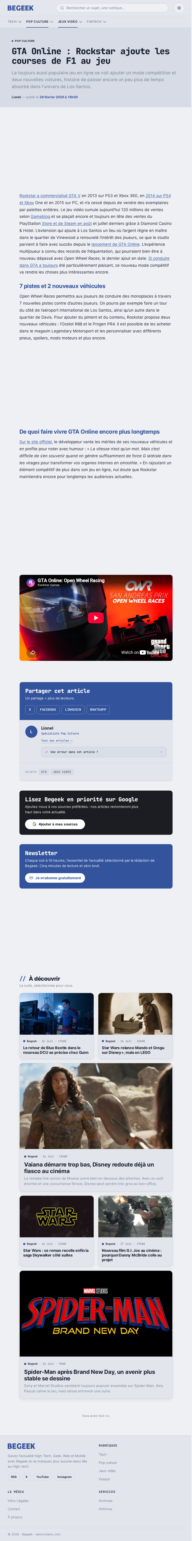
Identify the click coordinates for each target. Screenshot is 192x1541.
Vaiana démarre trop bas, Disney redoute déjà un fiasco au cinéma (87, 1167)
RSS (14, 1477)
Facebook (48, 710)
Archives (104, 1501)
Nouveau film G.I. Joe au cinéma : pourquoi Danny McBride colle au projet (130, 1255)
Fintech (94, 21)
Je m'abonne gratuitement (56, 878)
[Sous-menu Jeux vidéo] (80, 22)
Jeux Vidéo (60, 772)
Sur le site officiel (35, 441)
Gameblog (40, 216)
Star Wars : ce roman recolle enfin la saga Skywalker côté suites (54, 1252)
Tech (12, 21)
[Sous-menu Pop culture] (51, 22)
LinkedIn (73, 710)
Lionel (16, 97)
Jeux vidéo (68, 21)
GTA (42, 772)
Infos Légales (18, 1501)
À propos (15, 1517)
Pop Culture (25, 41)
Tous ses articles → (56, 740)
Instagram (64, 1477)
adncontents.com (48, 1534)
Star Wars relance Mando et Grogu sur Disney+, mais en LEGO (131, 1050)
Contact (14, 1509)
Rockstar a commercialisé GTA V (50, 195)
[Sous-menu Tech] (19, 22)
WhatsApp (98, 710)
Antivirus (104, 1509)
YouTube (42, 1477)
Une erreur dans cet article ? (72, 752)
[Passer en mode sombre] (179, 8)
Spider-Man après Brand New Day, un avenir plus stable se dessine (87, 1375)
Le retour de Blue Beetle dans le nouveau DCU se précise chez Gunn (54, 1050)
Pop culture (37, 21)
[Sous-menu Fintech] (104, 22)
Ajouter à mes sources (56, 824)
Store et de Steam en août (67, 223)
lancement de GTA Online (116, 244)
